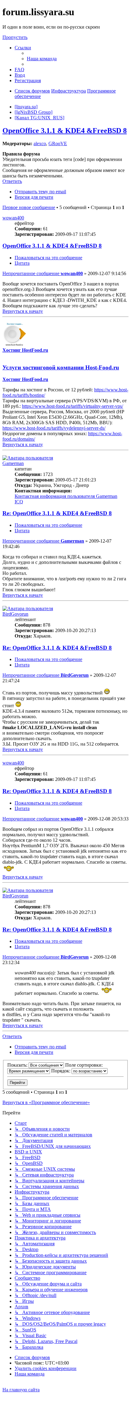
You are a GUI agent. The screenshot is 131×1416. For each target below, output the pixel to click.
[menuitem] (42, 58)
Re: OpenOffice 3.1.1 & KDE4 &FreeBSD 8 (57, 513)
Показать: (18, 1065)
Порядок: (61, 1070)
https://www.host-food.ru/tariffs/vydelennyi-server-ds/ (53, 428)
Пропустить (14, 37)
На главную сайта (21, 1389)
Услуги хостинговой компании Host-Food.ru (60, 367)
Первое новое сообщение (28, 207)
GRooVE (57, 143)
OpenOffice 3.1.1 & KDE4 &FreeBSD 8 (64, 131)
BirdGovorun (15, 614)
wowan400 (13, 217)
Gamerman (13, 463)
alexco (40, 143)
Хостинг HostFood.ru (25, 350)
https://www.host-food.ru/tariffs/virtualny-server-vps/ (72, 406)
